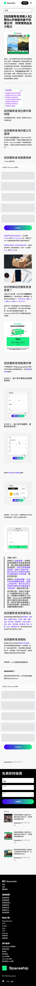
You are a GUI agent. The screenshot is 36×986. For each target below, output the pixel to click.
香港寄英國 (5, 898)
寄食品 (4, 951)
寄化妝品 (5, 954)
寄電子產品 (5, 949)
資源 (6, 10)
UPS (3, 923)
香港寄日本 (5, 910)
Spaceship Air (7, 921)
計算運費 (18, 802)
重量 (4, 793)
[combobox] (18, 780)
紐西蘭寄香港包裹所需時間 (13, 93)
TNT (3, 931)
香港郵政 (5, 938)
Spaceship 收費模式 (9, 946)
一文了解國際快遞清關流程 (19, 662)
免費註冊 (18, 228)
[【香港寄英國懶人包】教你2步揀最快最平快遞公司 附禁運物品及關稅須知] (8, 837)
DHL (3, 928)
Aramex (5, 933)
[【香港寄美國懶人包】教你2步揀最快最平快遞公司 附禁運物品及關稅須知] (8, 820)
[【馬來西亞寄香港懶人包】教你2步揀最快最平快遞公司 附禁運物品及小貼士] (8, 855)
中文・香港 (9, 982)
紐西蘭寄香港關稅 (10, 106)
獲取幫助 (5, 889)
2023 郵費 (5, 956)
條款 (3, 887)
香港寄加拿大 (6, 903)
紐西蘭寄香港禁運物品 (11, 104)
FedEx (4, 926)
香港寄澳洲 (5, 905)
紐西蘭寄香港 (21, 71)
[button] (20, 90)
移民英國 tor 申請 (7, 961)
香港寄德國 (5, 912)
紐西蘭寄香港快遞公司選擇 (13, 95)
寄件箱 (28, 313)
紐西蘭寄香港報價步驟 (11, 102)
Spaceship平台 (22, 367)
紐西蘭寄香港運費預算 (11, 97)
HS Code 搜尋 (7, 959)
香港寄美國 (5, 900)
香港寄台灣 (5, 908)
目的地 (4, 786)
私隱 (3, 884)
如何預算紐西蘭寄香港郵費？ (13, 100)
